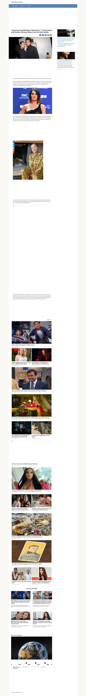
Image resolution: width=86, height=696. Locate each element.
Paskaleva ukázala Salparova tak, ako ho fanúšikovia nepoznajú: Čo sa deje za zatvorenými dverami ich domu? (42, 602)
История (29, 5)
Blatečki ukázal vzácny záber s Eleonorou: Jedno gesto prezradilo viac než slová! (19, 622)
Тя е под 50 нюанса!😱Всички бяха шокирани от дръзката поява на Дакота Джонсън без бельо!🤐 (65, 62)
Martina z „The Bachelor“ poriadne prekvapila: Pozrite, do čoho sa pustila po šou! (42, 622)
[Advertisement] (43, 17)
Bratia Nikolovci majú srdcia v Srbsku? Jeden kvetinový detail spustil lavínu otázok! (20, 602)
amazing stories (17, 2)
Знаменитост (15, 5)
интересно (22, 5)
